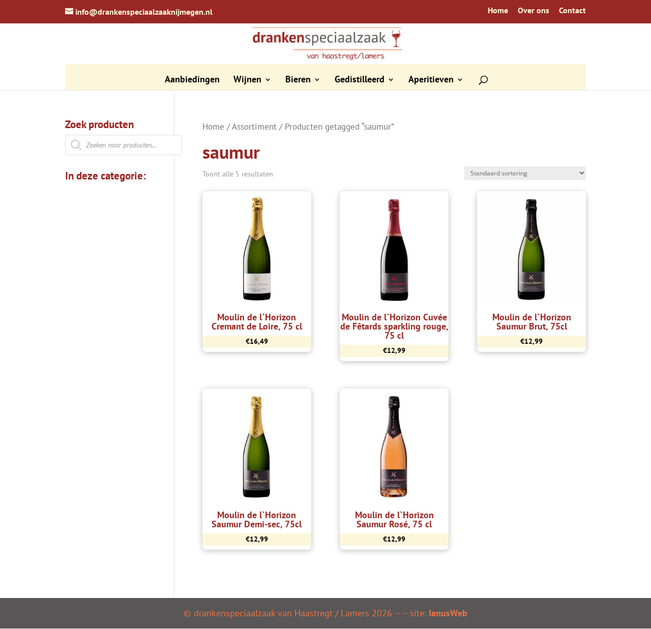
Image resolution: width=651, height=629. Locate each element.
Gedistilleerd (359, 80)
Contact (572, 10)
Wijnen (247, 80)
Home (498, 10)
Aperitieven (431, 80)
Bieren (298, 80)
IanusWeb (448, 613)
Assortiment (254, 126)
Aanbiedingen (192, 80)
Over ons (533, 10)
